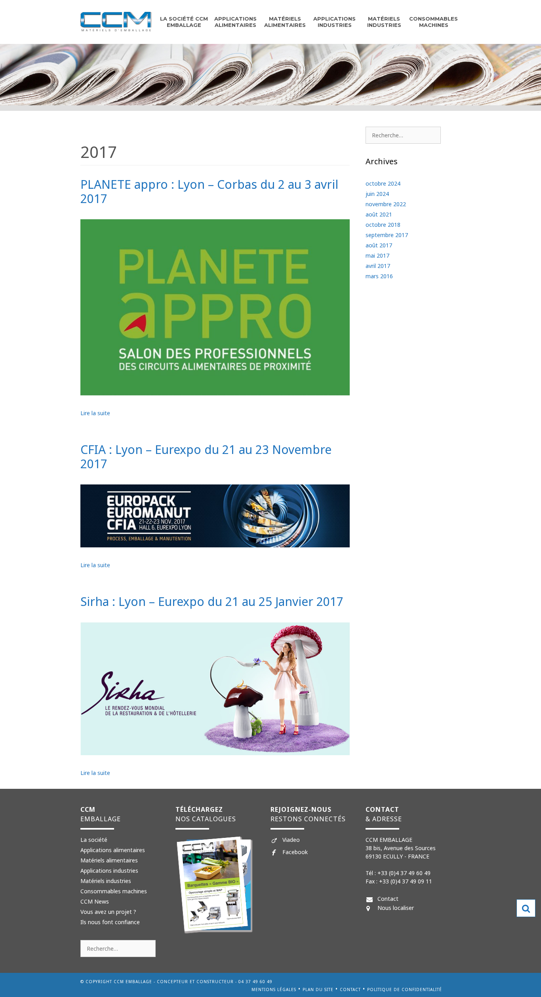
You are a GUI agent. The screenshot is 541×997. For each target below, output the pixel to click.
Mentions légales (273, 989)
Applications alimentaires (235, 21)
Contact (387, 898)
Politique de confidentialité (404, 989)
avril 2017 (378, 266)
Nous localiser (395, 908)
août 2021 (379, 214)
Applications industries (334, 21)
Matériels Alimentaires (285, 21)
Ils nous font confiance (110, 922)
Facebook (295, 852)
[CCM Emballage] (115, 21)
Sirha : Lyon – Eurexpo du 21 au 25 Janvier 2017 (211, 601)
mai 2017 (377, 255)
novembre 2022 (386, 204)
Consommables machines (433, 21)
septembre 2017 (387, 235)
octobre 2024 (383, 183)
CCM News (94, 901)
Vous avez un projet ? (108, 911)
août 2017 (379, 245)
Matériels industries (384, 21)
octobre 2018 (383, 224)
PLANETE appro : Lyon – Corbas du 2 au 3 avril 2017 (209, 191)
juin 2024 (377, 194)
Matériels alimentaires (109, 860)
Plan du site (318, 989)
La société (93, 839)
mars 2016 (379, 276)
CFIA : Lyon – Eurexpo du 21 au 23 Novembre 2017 (205, 456)
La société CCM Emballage (184, 21)
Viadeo (291, 839)
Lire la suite (95, 413)
